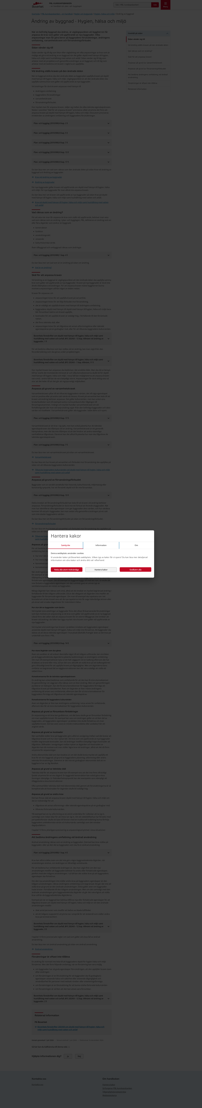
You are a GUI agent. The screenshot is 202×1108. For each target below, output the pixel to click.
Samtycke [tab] (65, 545)
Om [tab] (136, 545)
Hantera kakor (101, 569)
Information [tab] (101, 545)
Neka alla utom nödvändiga (66, 569)
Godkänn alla (135, 569)
